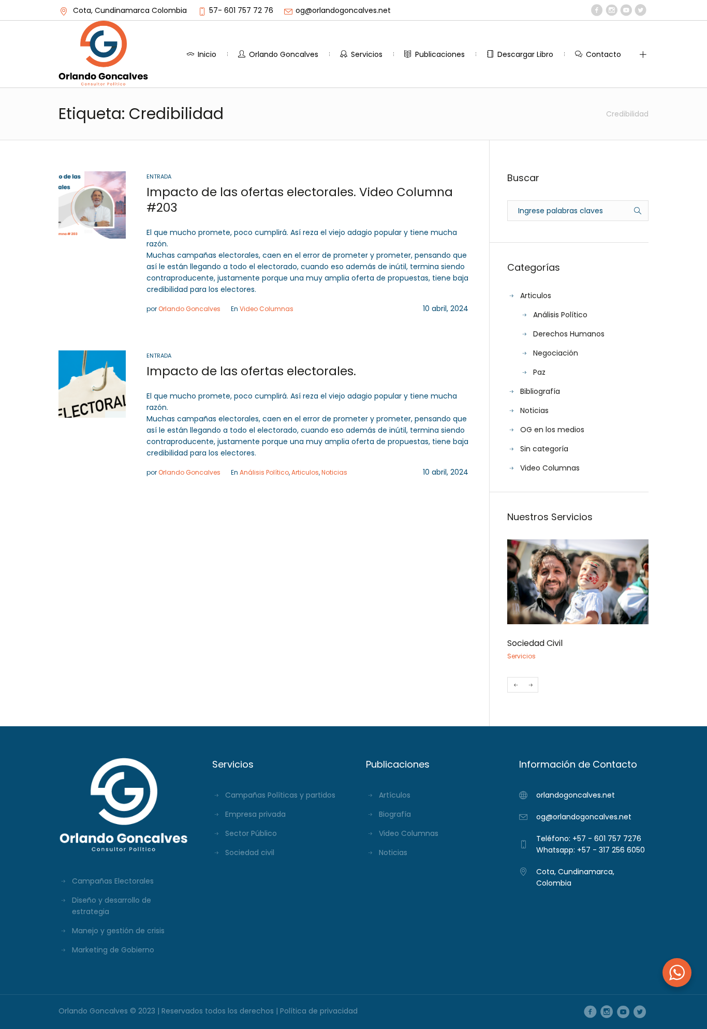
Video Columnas (266, 308)
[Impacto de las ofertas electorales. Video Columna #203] (92, 204)
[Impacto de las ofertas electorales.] (92, 383)
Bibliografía (540, 391)
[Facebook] (597, 10)
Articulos (305, 472)
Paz (539, 372)
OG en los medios (552, 429)
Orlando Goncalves (189, 308)
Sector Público (251, 833)
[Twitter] (640, 10)
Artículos (394, 795)
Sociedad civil (249, 852)
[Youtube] (626, 10)
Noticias (334, 472)
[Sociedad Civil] (578, 581)
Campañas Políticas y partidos (280, 795)
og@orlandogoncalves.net (343, 10)
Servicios (521, 656)
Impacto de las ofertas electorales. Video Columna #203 (299, 200)
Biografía (395, 814)
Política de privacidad (319, 1011)
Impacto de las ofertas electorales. (251, 371)
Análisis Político (264, 472)
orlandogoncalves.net (575, 795)
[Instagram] (611, 10)
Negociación (555, 353)
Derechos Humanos (569, 334)
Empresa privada (255, 814)
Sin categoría (544, 449)
